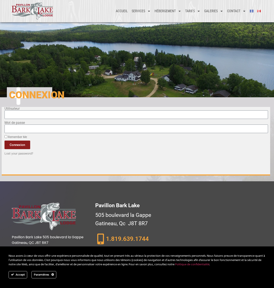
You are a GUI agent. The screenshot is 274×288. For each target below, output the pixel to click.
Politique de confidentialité (192, 264)
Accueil (122, 11)
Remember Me (17, 137)
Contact (233, 11)
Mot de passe (14, 122)
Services (138, 11)
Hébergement (165, 11)
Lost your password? (18, 153)
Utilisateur (12, 108)
